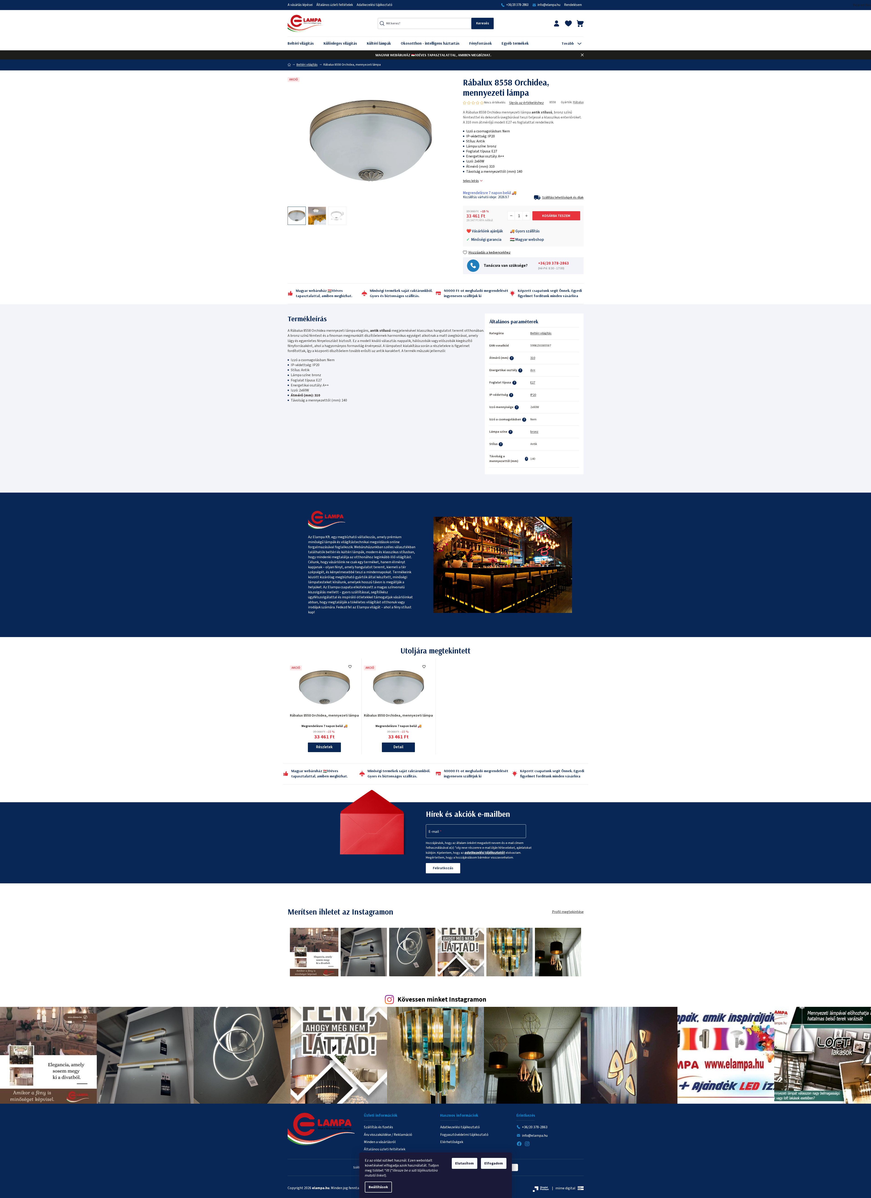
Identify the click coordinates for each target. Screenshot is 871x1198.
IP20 (533, 395)
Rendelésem (573, 5)
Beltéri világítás (541, 333)
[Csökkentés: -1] (511, 215)
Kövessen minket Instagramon (442, 999)
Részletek (324, 747)
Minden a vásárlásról (380, 1141)
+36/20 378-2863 (517, 5)
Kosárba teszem (556, 215)
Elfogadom (493, 1163)
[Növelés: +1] (526, 215)
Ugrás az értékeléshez (526, 102)
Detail (398, 747)
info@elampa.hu (549, 5)
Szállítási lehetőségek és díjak (563, 197)
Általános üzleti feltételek (334, 5)
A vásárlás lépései (300, 5)
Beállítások (378, 1187)
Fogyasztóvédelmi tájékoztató (464, 1134)
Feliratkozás (443, 868)
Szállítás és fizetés (378, 1127)
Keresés (482, 23)
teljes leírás (471, 181)
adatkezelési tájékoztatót (485, 852)
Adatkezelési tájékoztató (374, 5)
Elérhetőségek (451, 1141)
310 (532, 358)
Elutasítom (464, 1163)
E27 (532, 382)
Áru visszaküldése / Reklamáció (388, 1134)
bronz (534, 431)
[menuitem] (304, 43)
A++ (532, 370)
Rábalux (578, 102)
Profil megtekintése (568, 911)
